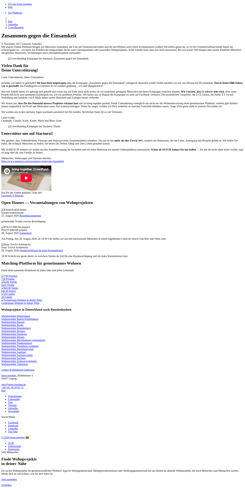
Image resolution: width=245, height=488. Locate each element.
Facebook (13, 422)
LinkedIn (13, 428)
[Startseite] (20, 4)
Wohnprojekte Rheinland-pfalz (17, 349)
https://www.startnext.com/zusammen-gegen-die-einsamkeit (32, 161)
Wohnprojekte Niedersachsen (16, 343)
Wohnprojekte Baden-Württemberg (19, 319)
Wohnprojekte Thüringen (14, 364)
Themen (12, 405)
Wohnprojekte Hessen (12, 337)
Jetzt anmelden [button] (9, 479)
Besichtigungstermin (30, 215)
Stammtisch (26, 233)
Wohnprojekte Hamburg (14, 334)
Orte (10, 402)
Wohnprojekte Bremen (13, 331)
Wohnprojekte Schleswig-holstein (19, 361)
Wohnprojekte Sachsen (13, 358)
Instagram (13, 425)
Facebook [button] (6, 195)
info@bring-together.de (13, 384)
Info (10, 7)
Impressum (14, 449)
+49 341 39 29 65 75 (12, 387)
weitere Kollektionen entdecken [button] (18, 369)
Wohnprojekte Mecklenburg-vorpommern (23, 340)
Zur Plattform (15, 12)
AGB (11, 443)
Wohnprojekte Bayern (12, 322)
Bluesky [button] (19, 195)
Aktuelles (13, 24)
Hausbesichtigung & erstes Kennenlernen (41, 250)
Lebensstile (14, 399)
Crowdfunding (16, 27)
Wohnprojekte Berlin (12, 325)
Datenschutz (14, 446)
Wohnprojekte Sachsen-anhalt (17, 355)
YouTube (13, 431)
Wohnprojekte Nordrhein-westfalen (19, 346)
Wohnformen (15, 396)
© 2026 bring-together (13, 437)
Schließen (6, 485)
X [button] (13, 195)
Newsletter (13, 411)
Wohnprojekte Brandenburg (16, 328)
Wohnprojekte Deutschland (15, 316)
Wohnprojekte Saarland (13, 352)
